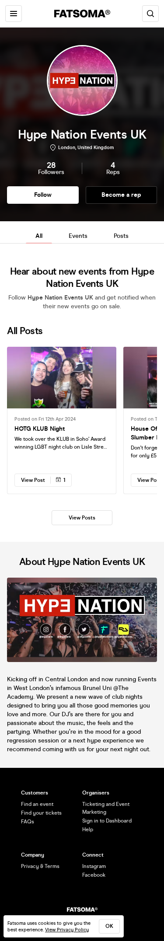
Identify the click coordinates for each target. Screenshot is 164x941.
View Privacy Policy (67, 930)
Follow (43, 195)
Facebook (93, 875)
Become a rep (121, 195)
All (38, 236)
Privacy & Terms (40, 866)
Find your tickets (41, 813)
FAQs (27, 822)
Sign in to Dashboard (107, 821)
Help (87, 829)
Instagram (94, 866)
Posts (121, 236)
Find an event (37, 804)
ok (109, 926)
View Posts (82, 518)
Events (78, 236)
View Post (33, 480)
